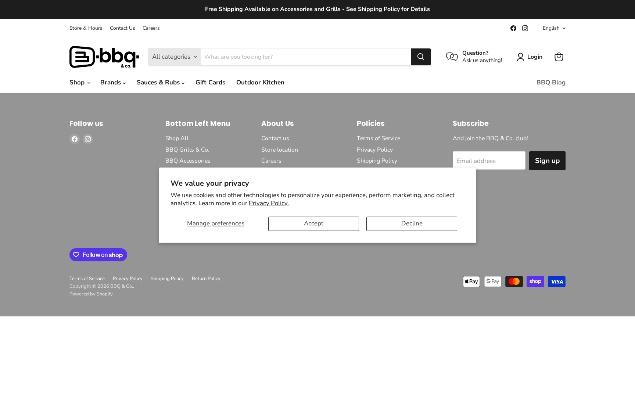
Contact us (275, 138)
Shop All (177, 138)
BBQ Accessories (188, 161)
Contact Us (122, 28)
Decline (412, 223)
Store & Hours (86, 28)
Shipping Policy (377, 161)
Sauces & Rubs (159, 82)
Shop (77, 82)
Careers (151, 28)
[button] (531, 56)
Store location (279, 150)
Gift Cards (210, 82)
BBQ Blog (551, 82)
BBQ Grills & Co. (187, 150)
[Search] (421, 56)
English (551, 28)
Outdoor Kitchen (260, 82)
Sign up (547, 161)
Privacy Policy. (269, 203)
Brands (111, 82)
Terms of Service (378, 138)
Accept (313, 223)
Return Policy (206, 278)
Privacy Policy (375, 150)
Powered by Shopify (91, 294)
